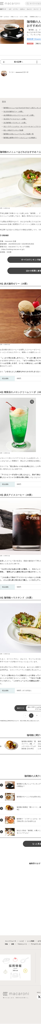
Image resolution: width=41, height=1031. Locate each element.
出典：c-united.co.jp (5, 208)
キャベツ (36, 9)
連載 (12, 944)
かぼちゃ (22, 9)
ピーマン (15, 9)
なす (10, 9)
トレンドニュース (10, 941)
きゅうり (29, 9)
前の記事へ (18, 62)
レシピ (22, 941)
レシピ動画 (30, 941)
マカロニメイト (22, 944)
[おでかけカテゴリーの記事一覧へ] (30, 43)
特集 (6, 944)
